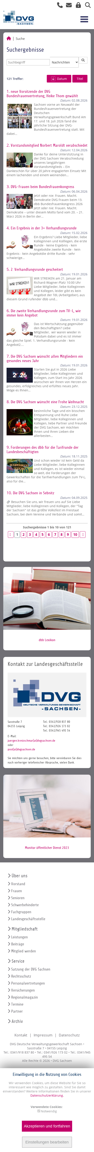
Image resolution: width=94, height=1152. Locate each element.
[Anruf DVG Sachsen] (58, 6)
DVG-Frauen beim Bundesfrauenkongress (42, 187)
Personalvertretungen (28, 983)
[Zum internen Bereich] (77, 6)
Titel (80, 79)
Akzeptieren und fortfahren (47, 1126)
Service (18, 961)
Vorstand (18, 884)
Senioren (17, 898)
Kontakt (20, 1035)
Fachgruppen (21, 912)
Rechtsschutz (21, 976)
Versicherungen (23, 990)
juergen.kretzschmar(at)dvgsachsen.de (31, 740)
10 (75, 534)
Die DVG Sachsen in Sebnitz (33, 493)
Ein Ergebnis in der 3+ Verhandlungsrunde (44, 228)
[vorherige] (11, 534)
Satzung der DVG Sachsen (30, 969)
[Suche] (86, 6)
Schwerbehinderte (25, 905)
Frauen (16, 891)
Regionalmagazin (24, 997)
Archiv (17, 1021)
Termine (17, 1004)
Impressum (43, 1035)
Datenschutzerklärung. (47, 1095)
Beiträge (17, 944)
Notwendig (49, 1111)
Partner (17, 1011)
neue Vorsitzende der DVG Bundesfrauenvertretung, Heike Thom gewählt (42, 94)
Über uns (19, 875)
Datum (62, 79)
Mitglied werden (23, 951)
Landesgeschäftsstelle (28, 919)
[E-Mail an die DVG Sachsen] (68, 6)
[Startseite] (9, 38)
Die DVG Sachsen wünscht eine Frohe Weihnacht (47, 402)
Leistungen (19, 937)
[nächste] (82, 534)
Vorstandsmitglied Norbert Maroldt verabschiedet (49, 145)
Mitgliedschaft (25, 929)
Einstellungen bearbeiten (47, 1142)
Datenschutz (69, 1035)
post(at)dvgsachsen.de (21, 749)
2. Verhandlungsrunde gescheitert (37, 269)
